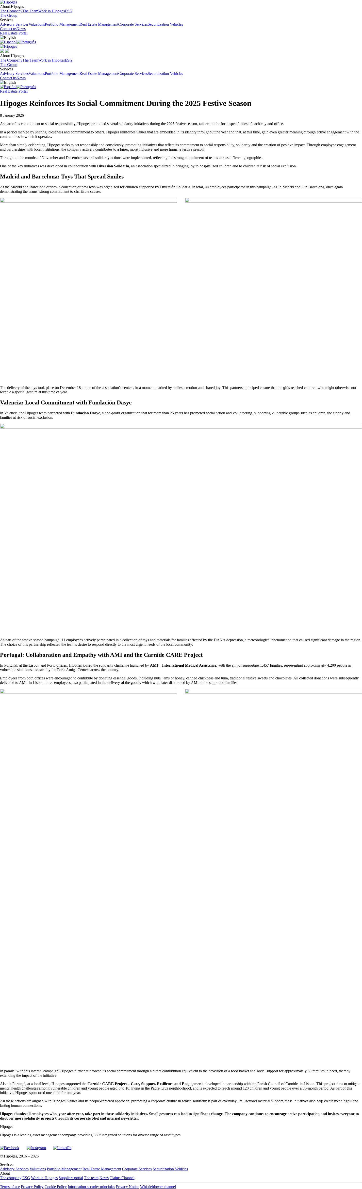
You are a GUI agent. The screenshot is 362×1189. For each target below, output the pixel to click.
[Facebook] (9, 1145)
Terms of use (10, 1187)
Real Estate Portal (14, 33)
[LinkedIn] (62, 1145)
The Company (11, 11)
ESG (68, 11)
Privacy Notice (127, 1187)
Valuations (37, 24)
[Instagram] (36, 1145)
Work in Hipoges (51, 11)
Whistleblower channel (158, 1187)
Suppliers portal (71, 1178)
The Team (30, 11)
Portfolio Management (62, 24)
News (21, 29)
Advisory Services (14, 24)
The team (91, 1178)
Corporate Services (133, 24)
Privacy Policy (32, 1187)
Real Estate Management (99, 24)
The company (10, 1178)
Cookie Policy (56, 1187)
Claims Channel (122, 1178)
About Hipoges (36, 8)
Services (91, 22)
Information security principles (91, 1187)
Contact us (8, 29)
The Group (8, 15)
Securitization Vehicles (165, 24)
